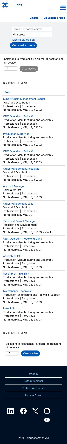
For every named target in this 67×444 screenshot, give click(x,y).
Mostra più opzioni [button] (23, 39)
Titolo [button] (6, 92)
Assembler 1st (11, 256)
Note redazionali (33, 381)
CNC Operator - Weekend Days (22, 238)
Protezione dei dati (33, 388)
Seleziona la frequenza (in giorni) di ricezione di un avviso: (33, 60)
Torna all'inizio (33, 395)
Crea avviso (29, 68)
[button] (57, 7)
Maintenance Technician (17, 291)
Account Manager (14, 186)
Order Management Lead (18, 203)
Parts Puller (10, 308)
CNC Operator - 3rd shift (18, 116)
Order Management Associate (21, 168)
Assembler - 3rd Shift (16, 273)
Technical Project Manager (19, 221)
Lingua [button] (34, 17)
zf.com (33, 373)
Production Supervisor (16, 133)
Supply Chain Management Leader (24, 98)
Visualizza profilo (54, 17)
